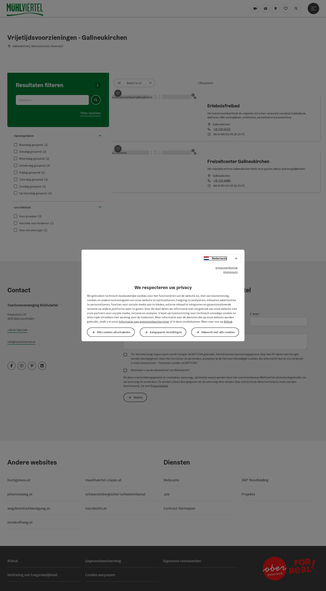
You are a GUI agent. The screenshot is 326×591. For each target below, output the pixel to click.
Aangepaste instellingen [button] (166, 332)
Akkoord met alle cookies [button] (218, 332)
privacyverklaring (226, 267)
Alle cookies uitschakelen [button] (114, 332)
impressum (230, 272)
